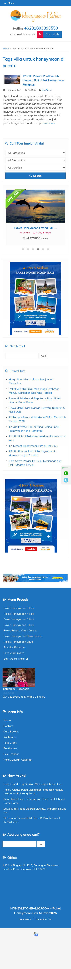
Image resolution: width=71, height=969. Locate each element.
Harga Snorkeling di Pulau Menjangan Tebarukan (32, 784)
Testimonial (10, 748)
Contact (8, 726)
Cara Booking (11, 731)
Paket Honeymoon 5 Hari (18, 619)
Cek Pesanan (11, 754)
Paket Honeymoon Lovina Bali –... (35, 228)
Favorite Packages (14, 647)
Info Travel (47, 90)
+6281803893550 (41, 28)
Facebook (23, 688)
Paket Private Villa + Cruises (20, 630)
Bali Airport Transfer (15, 658)
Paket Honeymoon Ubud (18, 641)
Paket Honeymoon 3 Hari (18, 608)
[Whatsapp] (66, 473)
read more (49, 123)
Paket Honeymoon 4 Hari (18, 613)
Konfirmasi (9, 737)
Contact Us (52, 34)
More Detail (39, 206)
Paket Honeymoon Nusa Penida (22, 636)
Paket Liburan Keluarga (17, 759)
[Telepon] (66, 480)
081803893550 (17, 696)
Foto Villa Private (13, 653)
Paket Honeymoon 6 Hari (18, 625)
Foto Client (10, 742)
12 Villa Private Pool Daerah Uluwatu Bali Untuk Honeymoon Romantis (43, 80)
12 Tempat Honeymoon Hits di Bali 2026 (33, 446)
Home (7, 720)
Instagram (9, 688)
